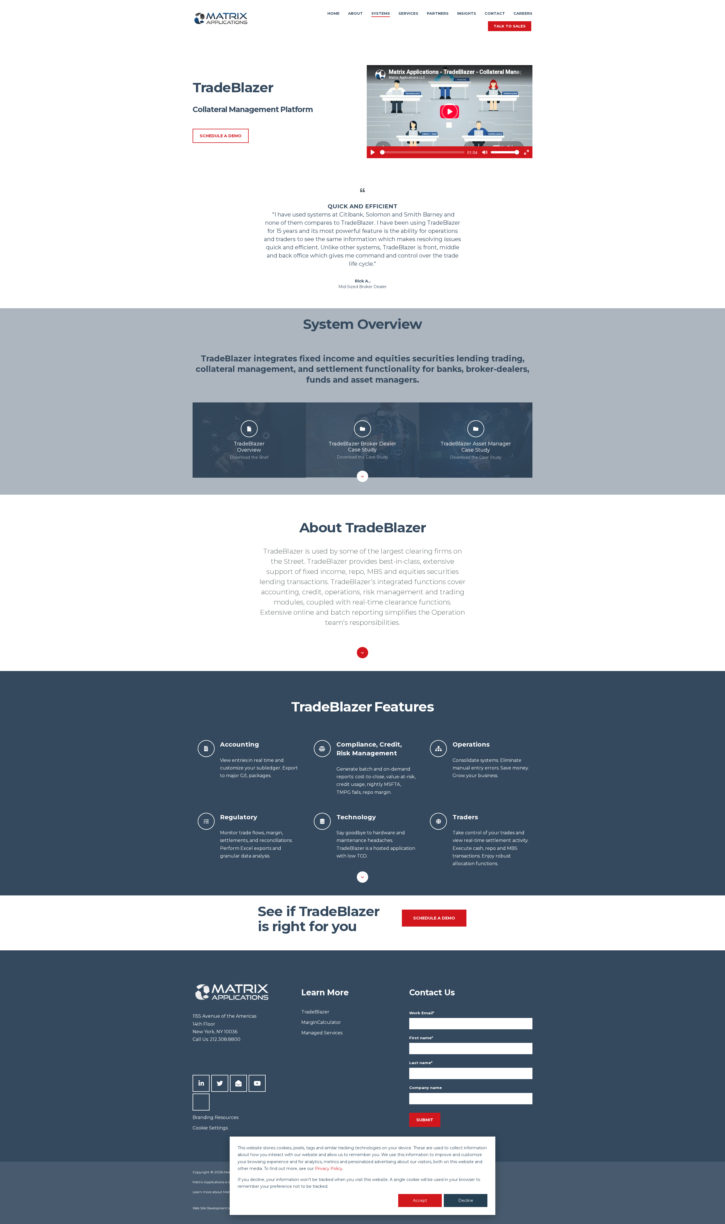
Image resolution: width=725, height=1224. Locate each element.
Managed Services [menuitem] (321, 1033)
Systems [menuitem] (380, 13)
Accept (420, 1200)
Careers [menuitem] (522, 13)
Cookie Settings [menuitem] (210, 1128)
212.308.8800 (225, 1039)
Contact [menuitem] (495, 13)
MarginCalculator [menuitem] (321, 1022)
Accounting (239, 744)
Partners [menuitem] (438, 13)
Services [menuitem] (408, 13)
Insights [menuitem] (466, 13)
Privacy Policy (328, 1168)
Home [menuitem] (333, 13)
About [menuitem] (355, 13)
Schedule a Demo (221, 135)
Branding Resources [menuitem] (215, 1117)
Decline (465, 1200)
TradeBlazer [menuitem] (315, 1012)
